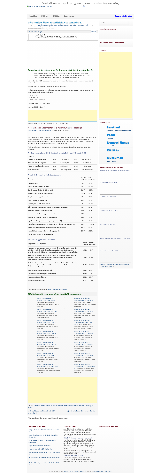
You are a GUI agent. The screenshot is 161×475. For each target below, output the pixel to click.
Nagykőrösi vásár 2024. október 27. (39, 445)
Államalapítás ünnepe (113, 146)
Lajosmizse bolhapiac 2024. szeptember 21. (82, 411)
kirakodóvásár (58, 406)
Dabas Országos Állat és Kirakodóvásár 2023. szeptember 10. (84, 366)
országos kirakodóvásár (69, 25)
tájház (108, 161)
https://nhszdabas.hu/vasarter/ (57, 289)
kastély (114, 161)
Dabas (46, 25)
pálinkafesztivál (126, 131)
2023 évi (44, 16)
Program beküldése (123, 16)
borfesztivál (118, 131)
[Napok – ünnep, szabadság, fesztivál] (39, 6)
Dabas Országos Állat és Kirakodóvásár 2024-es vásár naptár (83, 322)
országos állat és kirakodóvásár (74, 406)
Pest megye (80, 25)
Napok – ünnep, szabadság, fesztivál (75, 471)
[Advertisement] (63, 115)
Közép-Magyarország (55, 25)
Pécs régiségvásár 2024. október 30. (40, 449)
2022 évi (56, 16)
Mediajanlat (108, 471)
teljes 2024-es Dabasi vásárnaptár (40, 130)
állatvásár (41, 25)
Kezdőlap (33, 16)
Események (69, 16)
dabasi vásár (50, 406)
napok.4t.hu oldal (99, 471)
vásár (29, 408)
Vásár (86, 25)
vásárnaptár (110, 138)
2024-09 (93, 31)
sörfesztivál (110, 131)
